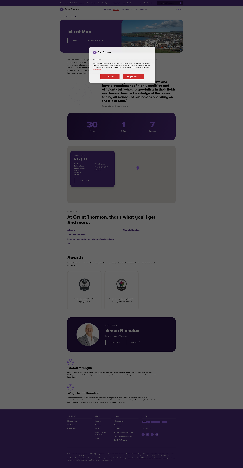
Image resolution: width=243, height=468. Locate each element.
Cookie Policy (97, 69)
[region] (122, 65)
